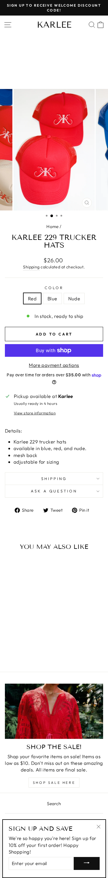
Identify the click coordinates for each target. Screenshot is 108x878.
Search (54, 803)
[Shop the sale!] (54, 711)
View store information (35, 413)
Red (32, 298)
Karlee (54, 24)
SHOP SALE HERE (54, 782)
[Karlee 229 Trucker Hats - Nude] (30, 645)
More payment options (54, 365)
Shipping (31, 267)
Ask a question (54, 491)
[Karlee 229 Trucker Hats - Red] (17, 645)
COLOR (54, 287)
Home (52, 226)
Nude (74, 298)
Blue (52, 298)
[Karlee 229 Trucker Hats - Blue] (23, 645)
